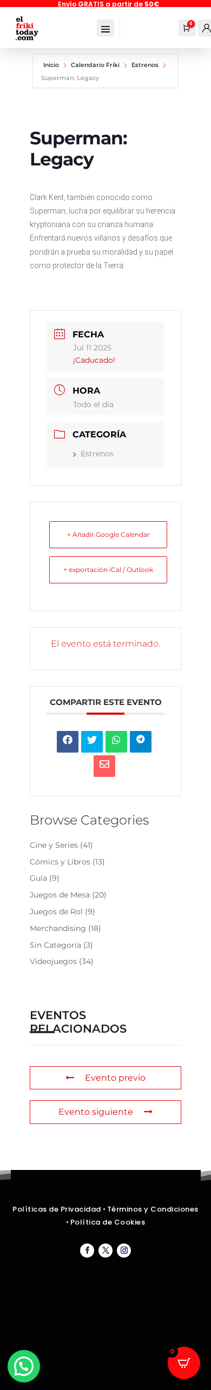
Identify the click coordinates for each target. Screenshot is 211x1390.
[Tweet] (92, 742)
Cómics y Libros (60, 862)
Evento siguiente (95, 1112)
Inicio (52, 65)
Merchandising (58, 928)
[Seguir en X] (105, 1250)
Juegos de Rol (56, 911)
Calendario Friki (95, 65)
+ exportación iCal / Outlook (108, 570)
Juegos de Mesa (60, 895)
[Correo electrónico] (104, 766)
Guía (38, 878)
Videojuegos (53, 961)
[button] (24, 1366)
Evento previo (115, 1078)
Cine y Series (54, 845)
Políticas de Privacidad (56, 1209)
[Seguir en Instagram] (124, 1250)
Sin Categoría (55, 945)
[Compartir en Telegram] (140, 742)
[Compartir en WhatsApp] (116, 742)
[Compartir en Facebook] (67, 742)
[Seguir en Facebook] (87, 1250)
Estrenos (145, 65)
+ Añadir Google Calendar (108, 534)
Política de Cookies (108, 1222)
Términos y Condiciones (153, 1209)
